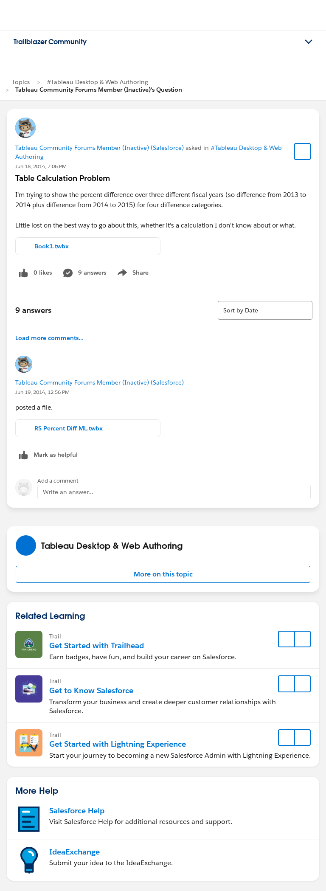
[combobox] (265, 310)
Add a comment (58, 480)
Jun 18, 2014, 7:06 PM (41, 166)
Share (132, 274)
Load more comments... (49, 338)
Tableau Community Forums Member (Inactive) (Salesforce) (99, 148)
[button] (163, 574)
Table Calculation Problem (62, 178)
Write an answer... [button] (68, 492)
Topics (21, 82)
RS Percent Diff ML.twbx (68, 428)
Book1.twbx (51, 246)
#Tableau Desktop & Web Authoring (97, 82)
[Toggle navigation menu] (308, 42)
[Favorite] (302, 151)
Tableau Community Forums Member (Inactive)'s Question (98, 89)
